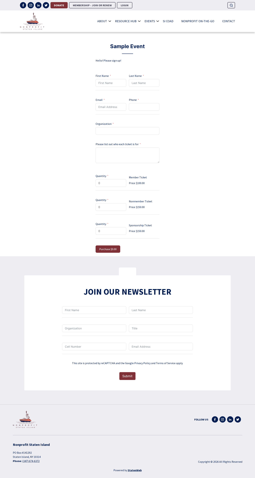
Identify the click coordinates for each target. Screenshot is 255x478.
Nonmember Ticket (140, 201)
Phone (133, 100)
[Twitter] (46, 5)
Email (99, 100)
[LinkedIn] (38, 5)
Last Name (135, 76)
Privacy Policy (142, 363)
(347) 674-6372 (31, 461)
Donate (59, 5)
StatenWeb (135, 470)
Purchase (108, 249)
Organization (104, 123)
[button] (231, 5)
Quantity (101, 176)
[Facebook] (23, 5)
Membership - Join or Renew (92, 5)
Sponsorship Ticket (140, 225)
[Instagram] (31, 5)
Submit (127, 376)
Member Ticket (138, 177)
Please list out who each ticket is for (117, 144)
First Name (102, 76)
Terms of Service (166, 363)
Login (125, 5)
